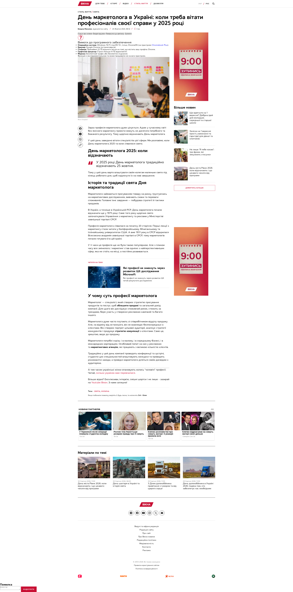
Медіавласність (146, 543)
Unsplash (85, 119)
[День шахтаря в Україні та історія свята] (129, 467)
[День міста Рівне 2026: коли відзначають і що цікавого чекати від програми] (181, 173)
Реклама (147, 550)
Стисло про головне (85, 34)
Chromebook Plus (160, 45)
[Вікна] (85, 3)
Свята (96, 12)
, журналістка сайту (93, 29)
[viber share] (80, 139)
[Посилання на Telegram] (131, 512)
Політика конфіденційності (146, 569)
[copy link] (80, 144)
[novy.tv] (213, 576)
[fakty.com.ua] (123, 576)
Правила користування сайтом (146, 565)
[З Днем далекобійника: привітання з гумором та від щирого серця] (164, 467)
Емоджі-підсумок (99, 34)
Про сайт (146, 533)
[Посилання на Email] (161, 512)
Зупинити (128, 34)
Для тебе (100, 4)
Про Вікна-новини (146, 537)
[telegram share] (80, 134)
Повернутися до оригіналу (115, 34)
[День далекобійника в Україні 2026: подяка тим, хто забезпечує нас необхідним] (199, 467)
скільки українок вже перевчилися (115, 373)
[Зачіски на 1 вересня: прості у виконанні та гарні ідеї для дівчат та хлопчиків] (181, 137)
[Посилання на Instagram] (149, 512)
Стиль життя (141, 4)
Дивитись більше (195, 188)
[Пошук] (213, 3)
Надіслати (28, 589)
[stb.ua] (80, 576)
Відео (126, 4)
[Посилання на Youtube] (143, 512)
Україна (105, 391)
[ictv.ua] (169, 576)
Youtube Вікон (99, 382)
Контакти (146, 547)
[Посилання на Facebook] (137, 512)
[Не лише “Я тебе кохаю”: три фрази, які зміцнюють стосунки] (181, 155)
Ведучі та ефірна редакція (146, 526)
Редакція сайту (147, 530)
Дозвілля (158, 4)
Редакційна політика (146, 540)
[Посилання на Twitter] (155, 512)
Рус (207, 4)
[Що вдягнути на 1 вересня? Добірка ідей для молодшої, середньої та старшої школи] (181, 118)
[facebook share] (80, 128)
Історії (113, 4)
